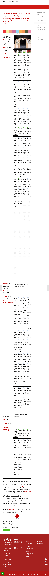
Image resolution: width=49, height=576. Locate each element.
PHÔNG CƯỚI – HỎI (41, 20)
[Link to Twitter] (43, 573)
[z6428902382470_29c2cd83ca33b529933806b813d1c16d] (24, 193)
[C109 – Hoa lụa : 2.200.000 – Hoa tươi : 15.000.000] (29, 312)
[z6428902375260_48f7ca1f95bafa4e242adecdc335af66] (29, 193)
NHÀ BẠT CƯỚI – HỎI (41, 25)
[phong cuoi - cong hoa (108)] (22, 42)
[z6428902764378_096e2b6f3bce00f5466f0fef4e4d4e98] (24, 152)
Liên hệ (27, 551)
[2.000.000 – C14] (20, 433)
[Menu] (46, 2)
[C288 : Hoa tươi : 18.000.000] (22, 289)
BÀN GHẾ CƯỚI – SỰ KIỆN (41, 17)
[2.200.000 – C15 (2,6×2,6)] (15, 403)
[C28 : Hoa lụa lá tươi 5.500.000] (29, 391)
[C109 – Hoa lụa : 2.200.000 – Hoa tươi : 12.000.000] (20, 323)
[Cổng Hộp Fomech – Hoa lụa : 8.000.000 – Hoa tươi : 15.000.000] (15, 112)
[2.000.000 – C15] (15, 445)
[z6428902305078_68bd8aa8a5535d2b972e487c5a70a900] (29, 203)
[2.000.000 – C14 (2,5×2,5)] (24, 459)
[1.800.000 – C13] (29, 334)
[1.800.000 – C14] (20, 459)
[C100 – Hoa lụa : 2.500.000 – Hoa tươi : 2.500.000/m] (20, 379)
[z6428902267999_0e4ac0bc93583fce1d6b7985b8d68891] (20, 217)
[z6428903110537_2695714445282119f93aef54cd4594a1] (29, 131)
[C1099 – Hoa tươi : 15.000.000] (20, 302)
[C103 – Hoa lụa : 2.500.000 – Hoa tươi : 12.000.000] (29, 379)
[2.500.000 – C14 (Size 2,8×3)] (24, 391)
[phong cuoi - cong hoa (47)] (24, 87)
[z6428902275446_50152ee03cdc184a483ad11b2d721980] (15, 217)
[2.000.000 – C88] (15, 357)
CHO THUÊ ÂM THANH (41, 27)
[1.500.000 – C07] (22, 420)
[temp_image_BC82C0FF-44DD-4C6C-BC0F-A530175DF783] (15, 234)
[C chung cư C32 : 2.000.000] (20, 391)
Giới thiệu (28, 546)
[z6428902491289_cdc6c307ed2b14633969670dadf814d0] (24, 182)
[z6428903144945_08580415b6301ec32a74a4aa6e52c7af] (24, 131)
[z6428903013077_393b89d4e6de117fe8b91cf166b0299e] (20, 141)
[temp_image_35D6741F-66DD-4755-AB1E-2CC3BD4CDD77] (15, 252)
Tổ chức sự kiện (29, 553)
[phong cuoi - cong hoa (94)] (29, 60)
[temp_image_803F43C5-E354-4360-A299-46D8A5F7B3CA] (24, 234)
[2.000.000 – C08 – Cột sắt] (20, 345)
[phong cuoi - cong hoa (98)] (20, 60)
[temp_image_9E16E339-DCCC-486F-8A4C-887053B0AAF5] (20, 252)
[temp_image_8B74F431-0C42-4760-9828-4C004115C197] (24, 252)
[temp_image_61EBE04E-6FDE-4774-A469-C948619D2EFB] (29, 234)
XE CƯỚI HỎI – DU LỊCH (40, 33)
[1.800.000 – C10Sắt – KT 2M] (20, 334)
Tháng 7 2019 (40, 541)
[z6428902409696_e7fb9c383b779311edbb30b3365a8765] (15, 193)
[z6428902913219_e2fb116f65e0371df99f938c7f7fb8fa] (20, 152)
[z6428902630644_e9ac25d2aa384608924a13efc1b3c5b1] (24, 172)
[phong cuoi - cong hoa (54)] (24, 74)
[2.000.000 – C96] (15, 379)
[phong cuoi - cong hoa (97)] (24, 60)
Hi (14, 545)
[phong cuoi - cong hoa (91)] (15, 74)
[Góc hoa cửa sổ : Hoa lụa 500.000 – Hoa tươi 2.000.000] (15, 391)
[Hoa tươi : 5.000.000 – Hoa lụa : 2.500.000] (29, 403)
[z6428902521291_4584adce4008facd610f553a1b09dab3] (15, 182)
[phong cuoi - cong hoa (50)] (20, 87)
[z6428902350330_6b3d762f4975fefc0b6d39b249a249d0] (20, 203)
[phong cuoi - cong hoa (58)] (15, 87)
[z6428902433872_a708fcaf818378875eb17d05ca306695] (29, 182)
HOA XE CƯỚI (40, 35)
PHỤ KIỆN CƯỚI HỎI (41, 29)
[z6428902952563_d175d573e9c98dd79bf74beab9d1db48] (15, 152)
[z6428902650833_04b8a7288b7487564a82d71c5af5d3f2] (15, 172)
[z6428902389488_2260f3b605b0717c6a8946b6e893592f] (20, 193)
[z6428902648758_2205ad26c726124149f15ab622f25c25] (29, 162)
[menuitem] (10, 574)
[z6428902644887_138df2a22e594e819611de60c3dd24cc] (20, 172)
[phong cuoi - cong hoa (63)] (20, 74)
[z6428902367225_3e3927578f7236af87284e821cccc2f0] (15, 203)
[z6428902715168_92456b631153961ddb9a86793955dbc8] (20, 162)
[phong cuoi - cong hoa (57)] (29, 74)
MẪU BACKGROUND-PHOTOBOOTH (41, 39)
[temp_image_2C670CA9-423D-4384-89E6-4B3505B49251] (15, 270)
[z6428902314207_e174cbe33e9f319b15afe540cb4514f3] (24, 203)
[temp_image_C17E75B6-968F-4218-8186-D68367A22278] (29, 217)
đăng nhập (9, 527)
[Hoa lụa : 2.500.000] (29, 302)
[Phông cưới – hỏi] (1, 288)
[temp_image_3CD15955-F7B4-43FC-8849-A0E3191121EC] (29, 252)
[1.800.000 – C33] (15, 334)
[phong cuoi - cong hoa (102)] (29, 51)
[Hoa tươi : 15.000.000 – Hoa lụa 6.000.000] (24, 101)
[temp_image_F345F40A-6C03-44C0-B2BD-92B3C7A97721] (24, 217)
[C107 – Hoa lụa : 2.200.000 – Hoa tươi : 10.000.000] (15, 323)
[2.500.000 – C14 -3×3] (24, 357)
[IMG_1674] (24, 112)
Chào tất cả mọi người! (18, 547)
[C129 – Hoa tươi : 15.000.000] (24, 302)
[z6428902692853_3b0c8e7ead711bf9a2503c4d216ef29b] (24, 162)
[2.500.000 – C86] (29, 345)
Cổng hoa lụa (6, 6)
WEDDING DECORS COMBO (41, 13)
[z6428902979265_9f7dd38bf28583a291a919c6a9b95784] (29, 141)
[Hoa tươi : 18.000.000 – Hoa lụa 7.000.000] (20, 101)
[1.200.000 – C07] (29, 445)
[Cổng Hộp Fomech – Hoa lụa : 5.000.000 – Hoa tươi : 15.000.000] (29, 101)
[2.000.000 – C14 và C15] (29, 459)
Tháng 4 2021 (40, 539)
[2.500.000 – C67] (24, 345)
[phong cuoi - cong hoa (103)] (24, 51)
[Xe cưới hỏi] (48, 288)
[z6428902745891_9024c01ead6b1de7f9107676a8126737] (15, 162)
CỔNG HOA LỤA (40, 22)
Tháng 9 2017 (40, 543)
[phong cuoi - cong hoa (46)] (15, 101)
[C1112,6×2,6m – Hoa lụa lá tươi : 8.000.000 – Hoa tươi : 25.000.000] (24, 312)
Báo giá (27, 539)
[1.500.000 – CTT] (24, 433)
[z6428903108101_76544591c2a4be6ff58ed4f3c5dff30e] (15, 141)
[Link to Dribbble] (45, 573)
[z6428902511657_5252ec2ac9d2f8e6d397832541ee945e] (20, 182)
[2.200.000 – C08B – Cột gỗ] (15, 345)
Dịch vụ (27, 541)
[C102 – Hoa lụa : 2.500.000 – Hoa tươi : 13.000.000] (24, 379)
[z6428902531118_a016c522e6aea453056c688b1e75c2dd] (29, 172)
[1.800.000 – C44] (24, 334)
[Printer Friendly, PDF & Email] (6, 529)
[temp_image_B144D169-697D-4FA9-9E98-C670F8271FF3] (20, 234)
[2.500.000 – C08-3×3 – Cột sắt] (15, 368)
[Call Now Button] (2, 573)
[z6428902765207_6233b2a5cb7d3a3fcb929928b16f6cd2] (29, 152)
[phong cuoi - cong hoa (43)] (29, 87)
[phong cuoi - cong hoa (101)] (15, 60)
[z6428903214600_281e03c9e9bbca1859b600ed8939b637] (20, 131)
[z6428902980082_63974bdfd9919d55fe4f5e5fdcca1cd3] (24, 141)
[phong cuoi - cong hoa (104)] (20, 51)
